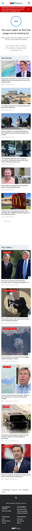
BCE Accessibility (6, 510)
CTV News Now (14, 50)
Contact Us (14, 489)
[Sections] (3, 3)
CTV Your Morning (10, 48)
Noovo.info (20, 519)
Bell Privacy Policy (22, 509)
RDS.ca (19, 522)
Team (3, 492)
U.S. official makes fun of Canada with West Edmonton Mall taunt (15, 106)
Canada (12, 45)
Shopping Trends (21, 48)
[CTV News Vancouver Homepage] (16, 3)
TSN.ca (4, 522)
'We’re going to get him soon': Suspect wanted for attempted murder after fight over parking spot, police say (14, 160)
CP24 (3, 519)
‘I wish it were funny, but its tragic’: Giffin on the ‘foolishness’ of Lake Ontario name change (15, 396)
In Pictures (23, 45)
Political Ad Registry (22, 513)
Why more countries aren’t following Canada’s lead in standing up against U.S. (15, 281)
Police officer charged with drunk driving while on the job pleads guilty (14, 186)
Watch (17, 45)
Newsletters (25, 489)
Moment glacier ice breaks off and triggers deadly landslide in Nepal (15, 358)
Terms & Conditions (22, 511)
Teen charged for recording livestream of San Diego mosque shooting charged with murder (15, 133)
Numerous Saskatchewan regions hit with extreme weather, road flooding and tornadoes (14, 436)
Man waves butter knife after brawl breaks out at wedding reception (15, 319)
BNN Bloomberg (6, 521)
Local (6, 45)
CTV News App (6, 489)
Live (21, 50)
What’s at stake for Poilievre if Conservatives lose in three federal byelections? (16, 475)
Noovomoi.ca (20, 521)
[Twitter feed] (16, 497)
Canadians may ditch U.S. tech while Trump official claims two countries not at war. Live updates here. (15, 80)
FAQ (20, 489)
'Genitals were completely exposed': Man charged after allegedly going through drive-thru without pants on (15, 212)
